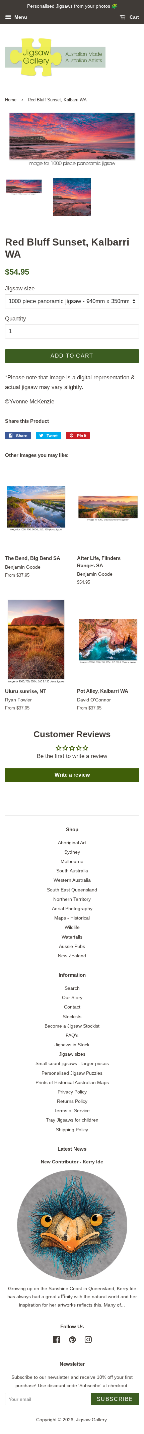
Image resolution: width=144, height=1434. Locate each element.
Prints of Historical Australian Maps (72, 1082)
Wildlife (72, 927)
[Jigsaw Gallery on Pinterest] (72, 1341)
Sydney (72, 852)
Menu (20, 17)
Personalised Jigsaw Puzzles (72, 1073)
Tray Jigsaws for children (72, 1120)
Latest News (72, 1149)
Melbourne (72, 861)
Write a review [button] (72, 775)
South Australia (72, 870)
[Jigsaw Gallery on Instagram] (88, 1341)
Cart (133, 17)
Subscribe (115, 1399)
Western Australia (72, 880)
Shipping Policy (72, 1129)
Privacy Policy (72, 1091)
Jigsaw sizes (72, 1054)
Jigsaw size (19, 288)
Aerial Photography (72, 908)
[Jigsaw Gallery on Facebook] (56, 1341)
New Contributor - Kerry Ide (72, 1161)
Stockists (72, 1016)
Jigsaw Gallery (91, 1419)
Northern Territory (72, 899)
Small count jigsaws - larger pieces (72, 1063)
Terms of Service (72, 1110)
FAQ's (72, 1035)
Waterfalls (72, 937)
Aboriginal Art (72, 842)
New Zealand (72, 955)
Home (10, 99)
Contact (72, 1007)
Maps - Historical (72, 918)
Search (72, 988)
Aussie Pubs (72, 946)
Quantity (15, 318)
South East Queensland (72, 889)
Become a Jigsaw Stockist (72, 1026)
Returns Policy (72, 1101)
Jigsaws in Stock (72, 1044)
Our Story (72, 997)
